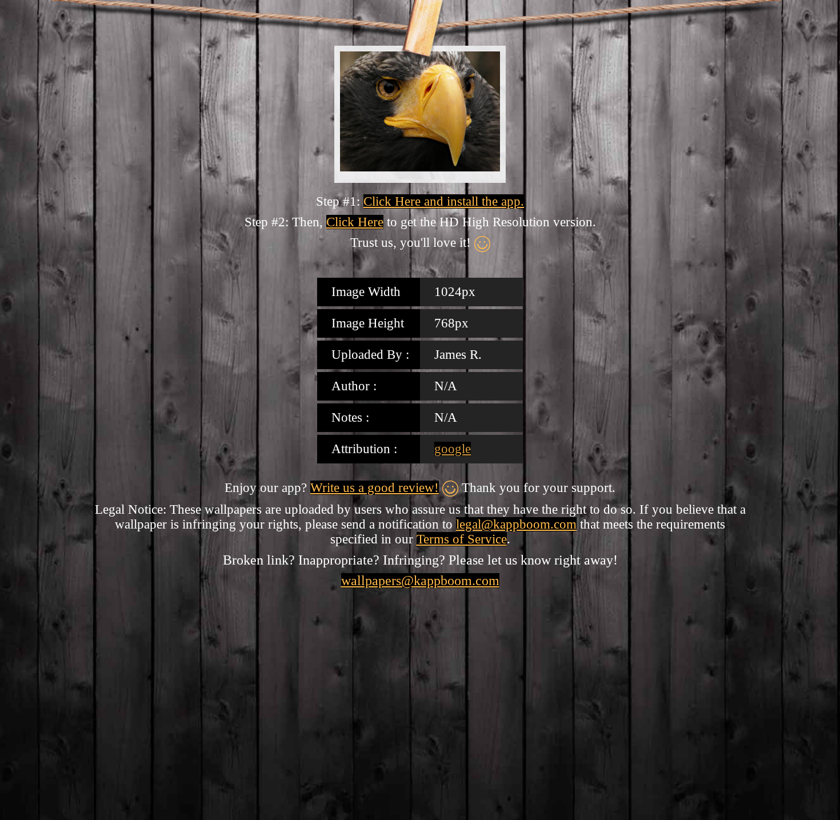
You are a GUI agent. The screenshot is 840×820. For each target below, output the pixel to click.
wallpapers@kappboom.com (420, 580)
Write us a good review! (374, 488)
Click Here (354, 222)
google (452, 449)
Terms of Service (462, 539)
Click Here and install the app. (443, 201)
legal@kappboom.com (516, 524)
